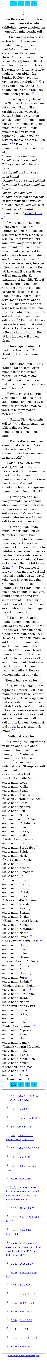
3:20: (14, 1230)
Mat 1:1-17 (26, 1263)
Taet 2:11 (28, 1139)
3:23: (14, 1272)
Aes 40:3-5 (24, 1126)
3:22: (14, 1243)
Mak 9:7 (26, 1251)
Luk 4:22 (25, 1272)
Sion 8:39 (24, 1157)
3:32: (14, 1303)
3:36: (14, 1338)
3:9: (13, 1166)
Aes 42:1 (29, 1247)
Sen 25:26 (26, 1320)
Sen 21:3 (25, 1329)
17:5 (17, 1251)
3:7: (13, 1148)
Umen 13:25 (27, 1208)
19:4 (37, 1118)
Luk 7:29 (25, 1178)
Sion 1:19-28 (21, 1100)
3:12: (14, 1178)
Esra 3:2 (25, 1285)
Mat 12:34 (24, 1148)
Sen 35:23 (26, 1311)
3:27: (14, 1285)
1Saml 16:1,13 (28, 1294)
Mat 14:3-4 (26, 1217)
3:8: (13, 1157)
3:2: (13, 1109)
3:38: (14, 1346)
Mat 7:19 (23, 1166)
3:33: (14, 1311)
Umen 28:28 (13, 1139)
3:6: (13, 1135)
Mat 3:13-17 (27, 1230)
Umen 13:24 (25, 1118)
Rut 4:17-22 (27, 1303)
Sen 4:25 (25, 1338)
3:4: (13, 1126)
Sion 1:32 (25, 1243)
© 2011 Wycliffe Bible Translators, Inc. (23, 1356)
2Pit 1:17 (18, 1255)
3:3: (13, 1118)
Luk (13, 3)
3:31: (14, 1294)
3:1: (13, 1096)
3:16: (13, 1187)
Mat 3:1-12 (24, 1096)
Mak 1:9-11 (13, 1234)
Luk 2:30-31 (25, 1135)
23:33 (35, 1148)
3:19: (14, 1217)
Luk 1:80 (23, 1109)
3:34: (14, 1320)
